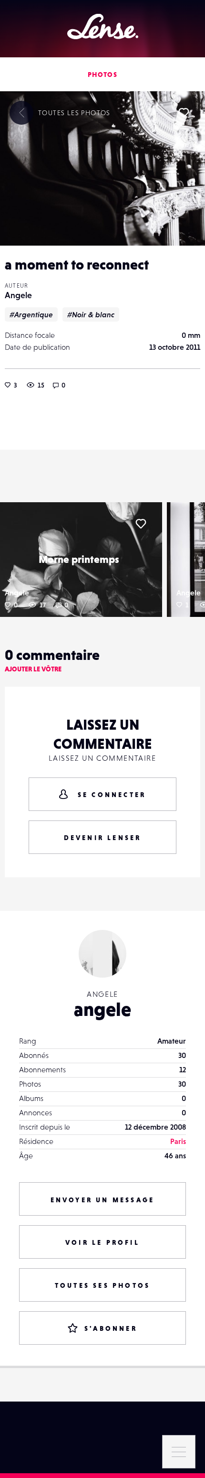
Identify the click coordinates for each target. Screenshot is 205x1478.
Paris (178, 1141)
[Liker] (183, 112)
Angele (18, 295)
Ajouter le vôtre (33, 669)
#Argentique (31, 314)
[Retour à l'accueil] (102, 26)
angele (102, 1009)
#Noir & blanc (90, 314)
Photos (102, 74)
